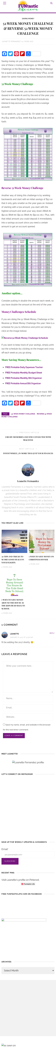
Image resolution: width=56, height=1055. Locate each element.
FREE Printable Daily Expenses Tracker (24, 367)
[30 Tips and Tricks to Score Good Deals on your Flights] (14, 541)
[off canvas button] (4, 3)
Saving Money (28, 19)
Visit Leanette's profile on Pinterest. (20, 879)
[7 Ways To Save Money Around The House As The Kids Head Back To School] (14, 584)
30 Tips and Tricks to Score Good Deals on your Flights (12, 559)
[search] (51, 3)
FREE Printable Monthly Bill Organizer (23, 378)
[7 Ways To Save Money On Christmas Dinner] (42, 541)
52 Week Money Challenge (23, 414)
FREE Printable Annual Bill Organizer (23, 383)
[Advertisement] (28, 1008)
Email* (4, 849)
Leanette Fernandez (11, 41)
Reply (52, 633)
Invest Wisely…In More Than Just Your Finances (28, 453)
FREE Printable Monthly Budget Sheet (23, 372)
